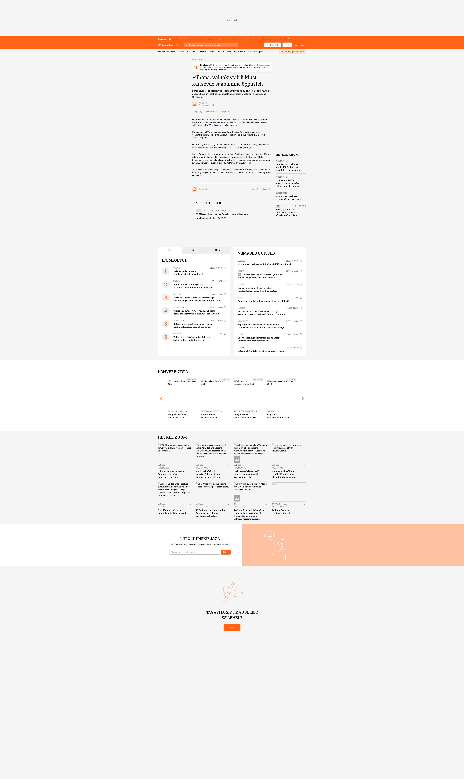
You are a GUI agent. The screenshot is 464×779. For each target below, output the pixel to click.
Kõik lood (171, 51)
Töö (249, 51)
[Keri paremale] (303, 398)
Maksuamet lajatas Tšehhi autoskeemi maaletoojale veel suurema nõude (247, 474)
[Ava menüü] (169, 39)
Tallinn (270, 411)
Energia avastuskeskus (211, 411)
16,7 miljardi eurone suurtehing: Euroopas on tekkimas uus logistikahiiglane (211, 513)
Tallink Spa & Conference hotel (248, 411)
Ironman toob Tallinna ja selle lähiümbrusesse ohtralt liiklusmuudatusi (288, 167)
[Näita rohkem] (294, 39)
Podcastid (201, 51)
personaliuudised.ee (283, 39)
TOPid (192, 51)
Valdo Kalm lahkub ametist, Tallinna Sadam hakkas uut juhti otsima (288, 183)
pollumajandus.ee (220, 39)
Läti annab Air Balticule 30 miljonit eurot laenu (261, 351)
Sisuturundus (239, 51)
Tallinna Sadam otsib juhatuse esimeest (222, 214)
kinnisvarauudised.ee (266, 39)
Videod (211, 51)
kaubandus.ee (206, 39)
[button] (195, 552)
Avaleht (161, 51)
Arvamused (182, 51)
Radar (228, 51)
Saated (241, 271)
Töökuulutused (209, 211)
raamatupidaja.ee (250, 39)
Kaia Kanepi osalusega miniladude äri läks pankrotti (264, 264)
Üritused (220, 51)
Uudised (177, 268)
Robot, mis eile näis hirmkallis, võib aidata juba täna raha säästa (287, 212)
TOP (236, 504)
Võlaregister (258, 51)
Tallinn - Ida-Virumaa (177, 411)
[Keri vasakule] (161, 398)
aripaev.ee (179, 39)
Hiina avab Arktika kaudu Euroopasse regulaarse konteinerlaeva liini (171, 474)
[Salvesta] (224, 268)
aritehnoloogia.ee (235, 39)
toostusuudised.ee (192, 39)
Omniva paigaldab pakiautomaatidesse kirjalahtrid (263, 301)
